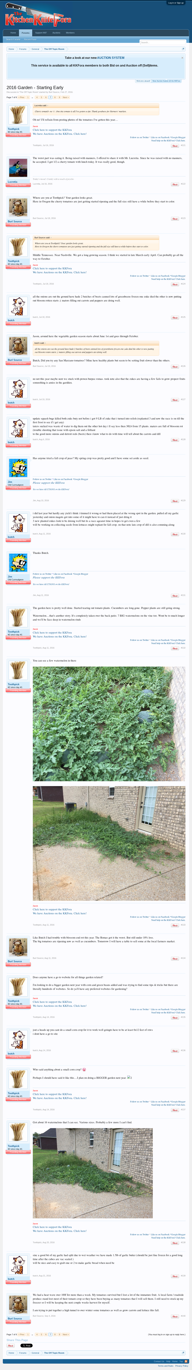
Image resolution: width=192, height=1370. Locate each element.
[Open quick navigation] (183, 49)
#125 (183, 317)
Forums (25, 33)
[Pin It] (175, 146)
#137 (183, 1109)
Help (168, 1361)
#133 (183, 925)
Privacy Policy (181, 1366)
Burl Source (54, 92)
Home (13, 33)
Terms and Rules (165, 1366)
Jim (10, 482)
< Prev (21, 97)
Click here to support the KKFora (52, 130)
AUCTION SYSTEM (110, 57)
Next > (66, 97)
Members (70, 33)
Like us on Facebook (160, 137)
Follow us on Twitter (139, 137)
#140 (183, 1316)
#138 (183, 1242)
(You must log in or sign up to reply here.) (166, 1334)
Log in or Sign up (176, 3)
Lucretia (12, 181)
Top (181, 1361)
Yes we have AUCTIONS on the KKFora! (51, 489)
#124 (183, 284)
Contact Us (159, 1361)
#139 (183, 1276)
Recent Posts (30, 39)
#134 (183, 958)
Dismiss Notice (182, 57)
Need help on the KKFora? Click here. (168, 140)
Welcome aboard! (143, 81)
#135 (183, 1017)
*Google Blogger (177, 137)
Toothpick (13, 129)
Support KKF (41, 33)
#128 (183, 439)
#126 (183, 366)
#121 (183, 145)
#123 (183, 218)
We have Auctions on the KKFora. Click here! (60, 133)
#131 (183, 595)
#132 (183, 648)
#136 (183, 1050)
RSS (186, 1361)
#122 (183, 184)
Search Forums (13, 39)
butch (11, 320)
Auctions (56, 33)
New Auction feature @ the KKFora (166, 81)
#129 (183, 500)
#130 (183, 534)
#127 (183, 399)
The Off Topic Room (29, 92)
